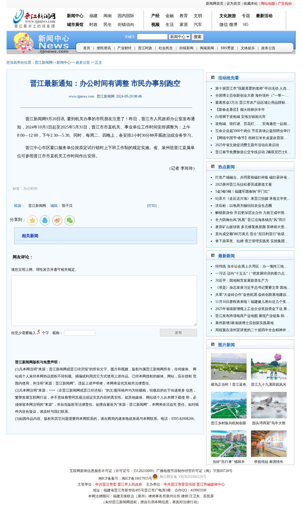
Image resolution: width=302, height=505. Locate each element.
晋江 (29, 119)
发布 (178, 333)
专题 (246, 16)
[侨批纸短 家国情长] (269, 455)
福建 (93, 16)
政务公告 (268, 48)
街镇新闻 (186, 48)
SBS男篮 (227, 48)
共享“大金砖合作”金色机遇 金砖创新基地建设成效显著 (258, 295)
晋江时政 (145, 48)
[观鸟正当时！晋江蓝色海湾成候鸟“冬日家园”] (229, 378)
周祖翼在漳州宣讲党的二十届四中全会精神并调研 (254, 330)
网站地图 (268, 3)
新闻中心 (64, 62)
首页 (86, 48)
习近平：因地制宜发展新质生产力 (241, 280)
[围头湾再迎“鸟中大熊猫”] (269, 416)
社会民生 (166, 48)
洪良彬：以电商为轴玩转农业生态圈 (243, 206)
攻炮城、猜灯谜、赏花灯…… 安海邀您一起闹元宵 (254, 124)
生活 (169, 24)
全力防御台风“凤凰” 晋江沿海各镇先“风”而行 (250, 220)
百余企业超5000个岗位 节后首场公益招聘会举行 (252, 131)
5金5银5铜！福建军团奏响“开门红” (242, 191)
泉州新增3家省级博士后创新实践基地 (244, 323)
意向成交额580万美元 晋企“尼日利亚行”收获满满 (253, 234)
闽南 (108, 16)
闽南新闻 (207, 48)
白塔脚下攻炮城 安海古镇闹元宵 (240, 117)
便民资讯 (104, 48)
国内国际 (126, 16)
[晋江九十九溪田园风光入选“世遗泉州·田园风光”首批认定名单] (269, 378)
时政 (93, 24)
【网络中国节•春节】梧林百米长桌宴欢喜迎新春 (253, 138)
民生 (108, 24)
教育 (184, 16)
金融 (169, 16)
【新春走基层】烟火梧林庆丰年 (240, 110)
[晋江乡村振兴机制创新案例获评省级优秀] (229, 416)
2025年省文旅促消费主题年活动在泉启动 (247, 145)
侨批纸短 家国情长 (268, 462)
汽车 (198, 24)
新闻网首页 (215, 3)
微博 (233, 24)
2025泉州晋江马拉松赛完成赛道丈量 (243, 184)
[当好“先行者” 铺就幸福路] (229, 455)
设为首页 (233, 3)
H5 (245, 24)
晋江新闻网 (43, 62)
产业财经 (124, 48)
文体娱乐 (248, 48)
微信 (223, 24)
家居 (184, 24)
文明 (198, 16)
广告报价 (285, 3)
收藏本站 (251, 3)
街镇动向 (126, 24)
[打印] (152, 206)
